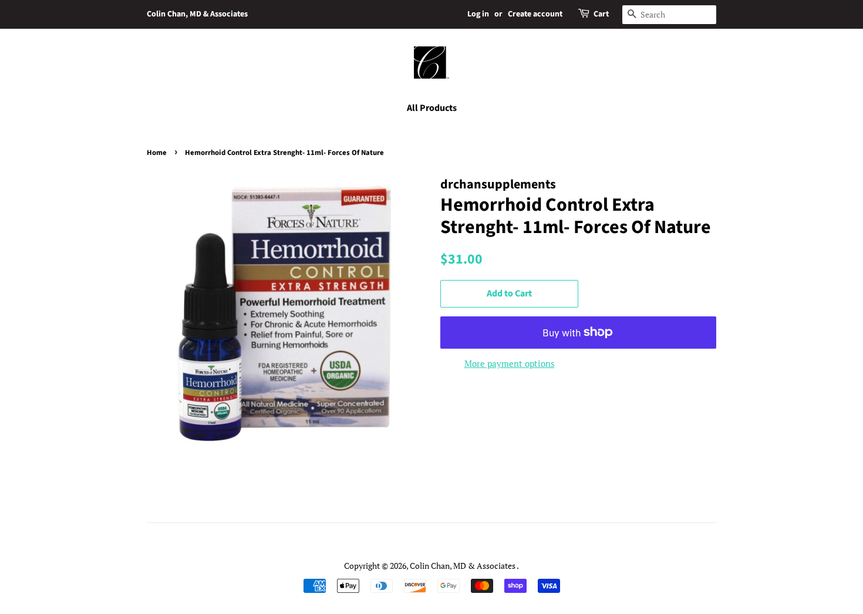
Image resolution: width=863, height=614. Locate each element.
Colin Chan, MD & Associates (197, 14)
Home (157, 152)
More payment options (509, 363)
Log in (478, 14)
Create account (535, 14)
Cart (601, 14)
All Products (432, 108)
